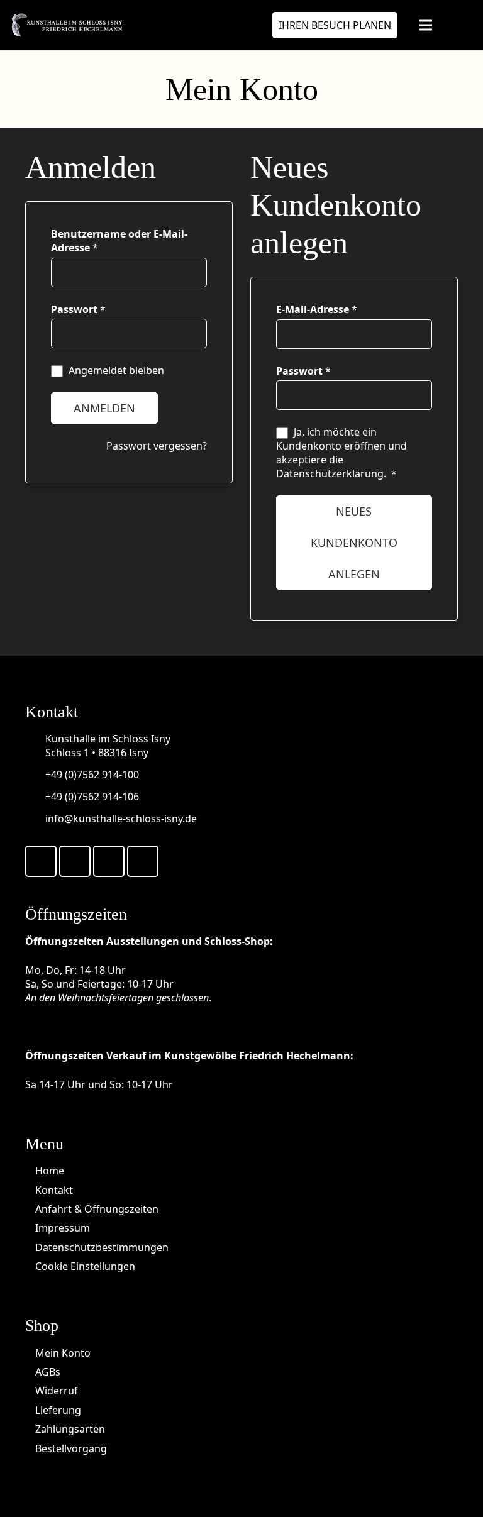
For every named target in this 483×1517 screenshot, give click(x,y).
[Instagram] (142, 861)
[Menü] (425, 25)
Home (49, 1171)
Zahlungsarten (70, 1429)
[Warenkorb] (459, 25)
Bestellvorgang (71, 1448)
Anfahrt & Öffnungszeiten (96, 1209)
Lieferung (58, 1410)
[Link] (67, 25)
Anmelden (104, 408)
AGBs (47, 1372)
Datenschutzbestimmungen (102, 1247)
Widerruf (56, 1391)
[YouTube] (109, 861)
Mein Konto (63, 1353)
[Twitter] (75, 861)
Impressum (62, 1228)
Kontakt (54, 1190)
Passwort (78, 309)
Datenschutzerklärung (330, 473)
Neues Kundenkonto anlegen (354, 543)
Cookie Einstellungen (85, 1266)
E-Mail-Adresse (316, 309)
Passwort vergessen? (156, 446)
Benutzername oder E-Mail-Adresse (119, 241)
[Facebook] (41, 861)
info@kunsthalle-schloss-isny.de (121, 818)
